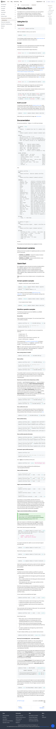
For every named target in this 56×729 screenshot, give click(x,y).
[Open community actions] (52, 725)
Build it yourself (51, 10)
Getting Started (6, 715)
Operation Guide (6, 722)
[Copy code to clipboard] (44, 28)
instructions (38, 116)
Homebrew (50, 7)
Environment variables (50, 14)
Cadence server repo (37, 105)
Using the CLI (50, 5)
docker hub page (40, 67)
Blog (11, 1)
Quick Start (50, 16)
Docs (8, 1)
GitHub (43, 717)
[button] (8, 4)
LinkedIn (17, 720)
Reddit (17, 722)
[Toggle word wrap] (42, 53)
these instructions (40, 38)
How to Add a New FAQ (33, 720)
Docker (50, 8)
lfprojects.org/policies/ (44, 726)
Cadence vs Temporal (33, 719)
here (40, 76)
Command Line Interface (8, 720)
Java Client (5, 719)
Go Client (4, 717)
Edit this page (21, 700)
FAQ (21, 1)
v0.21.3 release (32, 67)
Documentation (50, 11)
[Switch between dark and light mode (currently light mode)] (44, 2)
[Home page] (18, 5)
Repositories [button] (39, 1)
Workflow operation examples (50, 22)
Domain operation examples (50, 19)
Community (16, 1)
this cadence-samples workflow (31, 341)
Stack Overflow (19, 715)
